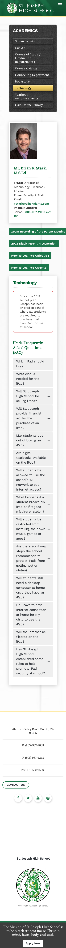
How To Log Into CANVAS (28, 267)
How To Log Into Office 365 (30, 255)
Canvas (20, 48)
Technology (23, 88)
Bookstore (22, 81)
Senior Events (25, 41)
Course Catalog (26, 68)
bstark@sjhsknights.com (31, 203)
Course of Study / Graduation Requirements (28, 58)
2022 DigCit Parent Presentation (33, 243)
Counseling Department (32, 75)
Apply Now (33, 943)
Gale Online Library (29, 105)
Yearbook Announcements (26, 96)
